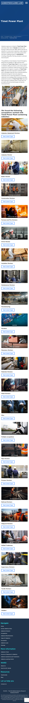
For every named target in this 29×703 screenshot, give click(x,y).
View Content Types (8, 136)
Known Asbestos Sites (6, 628)
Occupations (4, 633)
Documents (4, 640)
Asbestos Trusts (5, 652)
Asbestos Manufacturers (7, 635)
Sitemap (3, 645)
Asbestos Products (5, 631)
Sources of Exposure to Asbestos (9, 654)
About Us (3, 665)
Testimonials (4, 675)
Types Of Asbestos (5, 638)
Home (2, 626)
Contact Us (3, 684)
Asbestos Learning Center (7, 659)
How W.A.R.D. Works (6, 668)
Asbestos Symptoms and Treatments (10, 656)
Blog (2, 677)
